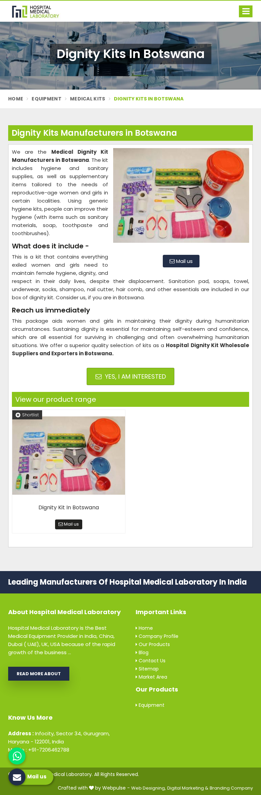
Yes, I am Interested (134, 376)
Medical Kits (87, 98)
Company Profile (157, 636)
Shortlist (30, 415)
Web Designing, (148, 788)
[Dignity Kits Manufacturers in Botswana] (181, 199)
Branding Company (231, 788)
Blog (143, 652)
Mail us (184, 261)
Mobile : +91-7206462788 (38, 749)
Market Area (152, 677)
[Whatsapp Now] (16, 755)
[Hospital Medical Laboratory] (38, 11)
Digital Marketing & (187, 788)
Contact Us (151, 660)
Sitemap (148, 668)
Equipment (47, 98)
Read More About (39, 673)
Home (15, 98)
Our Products (153, 644)
